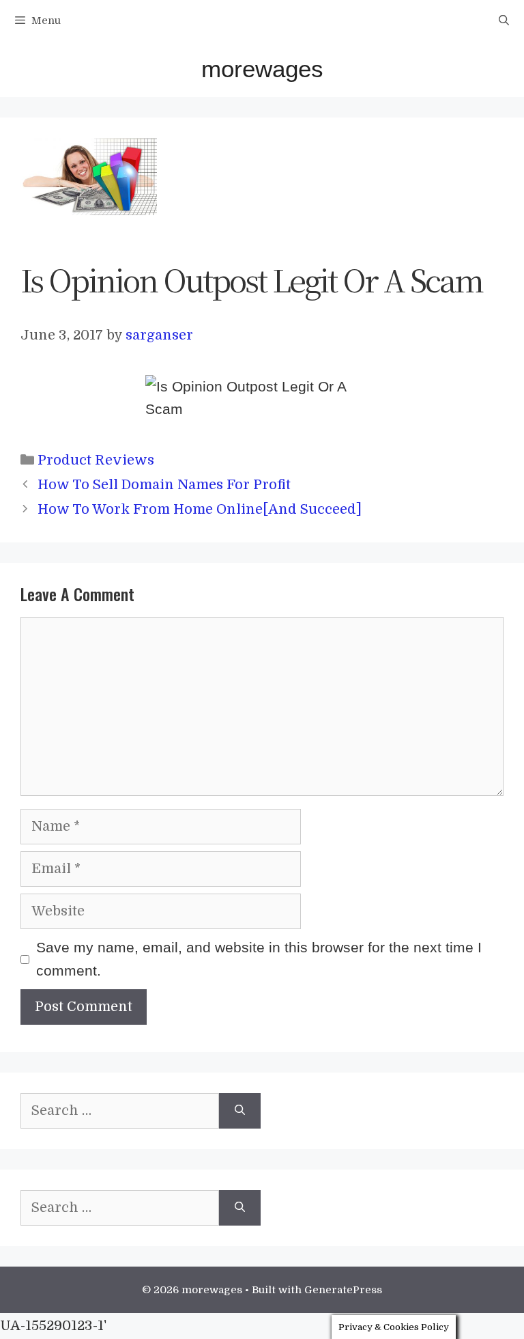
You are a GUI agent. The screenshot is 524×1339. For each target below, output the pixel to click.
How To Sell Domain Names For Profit (164, 485)
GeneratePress (343, 1290)
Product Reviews (96, 460)
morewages (262, 68)
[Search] (240, 1111)
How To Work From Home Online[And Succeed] (200, 509)
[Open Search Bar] (504, 20)
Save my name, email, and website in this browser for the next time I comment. (259, 958)
